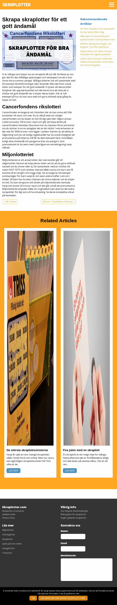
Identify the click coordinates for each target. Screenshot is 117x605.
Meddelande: (68, 555)
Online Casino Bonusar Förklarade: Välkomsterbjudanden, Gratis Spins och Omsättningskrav (96, 61)
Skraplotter (7, 539)
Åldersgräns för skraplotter (73, 514)
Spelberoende (8, 514)
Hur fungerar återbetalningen (74, 511)
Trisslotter (7, 552)
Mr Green (11, 201)
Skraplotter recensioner (13, 511)
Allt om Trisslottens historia (57, 201)
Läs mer (13, 470)
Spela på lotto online (12, 543)
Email (64, 543)
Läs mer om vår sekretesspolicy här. (63, 598)
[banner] (30, 338)
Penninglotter (8, 534)
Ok (33, 598)
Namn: (65, 531)
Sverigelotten (8, 548)
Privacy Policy (8, 518)
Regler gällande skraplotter (73, 518)
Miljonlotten (8, 530)
